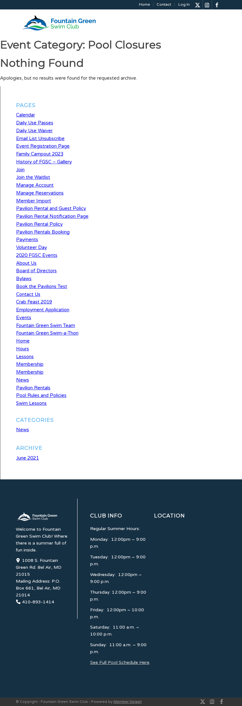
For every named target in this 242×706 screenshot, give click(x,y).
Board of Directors (36, 271)
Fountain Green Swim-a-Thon (47, 333)
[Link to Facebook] (217, 4)
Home (144, 4)
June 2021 (27, 458)
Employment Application (42, 310)
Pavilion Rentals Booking (43, 232)
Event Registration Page (43, 146)
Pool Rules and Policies (41, 395)
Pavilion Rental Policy (39, 224)
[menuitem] (144, 4)
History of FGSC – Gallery (44, 162)
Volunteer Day (31, 247)
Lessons (25, 356)
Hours (22, 349)
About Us (26, 263)
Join (20, 169)
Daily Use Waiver (34, 130)
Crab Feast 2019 (34, 302)
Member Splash (127, 702)
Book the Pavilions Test (41, 286)
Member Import (33, 201)
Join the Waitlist (33, 177)
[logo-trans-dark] (67, 23)
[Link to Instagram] (207, 4)
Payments (27, 239)
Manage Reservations (40, 193)
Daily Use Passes (34, 123)
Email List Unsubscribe (40, 138)
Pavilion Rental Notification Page (52, 216)
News (22, 380)
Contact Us (28, 294)
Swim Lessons (31, 403)
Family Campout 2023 (39, 154)
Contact (164, 4)
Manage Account (35, 185)
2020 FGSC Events (36, 255)
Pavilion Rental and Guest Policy (51, 208)
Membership (29, 364)
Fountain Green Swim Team (45, 325)
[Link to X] (197, 4)
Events (23, 317)
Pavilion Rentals (33, 388)
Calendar (25, 115)
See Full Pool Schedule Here (119, 662)
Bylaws (24, 278)
